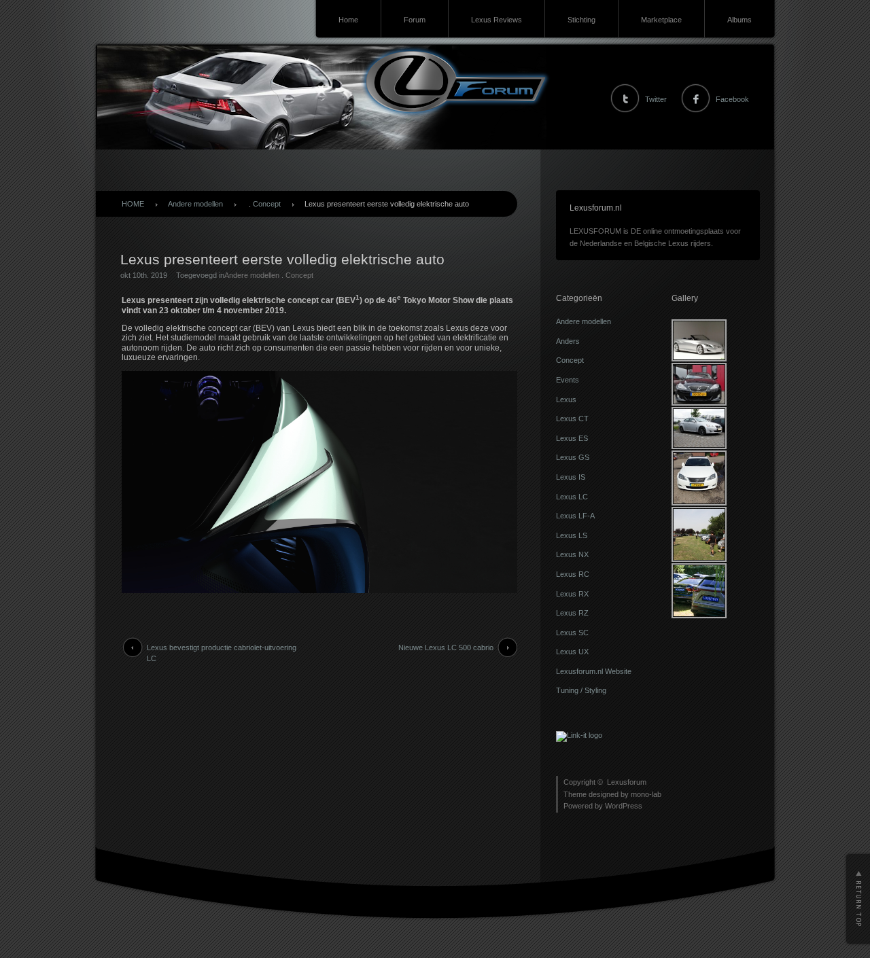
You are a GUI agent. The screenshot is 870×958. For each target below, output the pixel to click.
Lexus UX (572, 651)
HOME (133, 204)
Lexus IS (570, 477)
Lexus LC (572, 497)
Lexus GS (572, 457)
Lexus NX (572, 554)
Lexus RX (572, 594)
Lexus (566, 399)
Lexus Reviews (496, 20)
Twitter (656, 99)
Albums (739, 20)
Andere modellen (195, 204)
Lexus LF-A (575, 516)
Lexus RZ (572, 613)
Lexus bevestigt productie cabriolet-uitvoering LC (221, 652)
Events (567, 380)
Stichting (581, 20)
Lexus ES (572, 438)
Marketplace (661, 20)
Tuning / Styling (581, 690)
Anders (568, 341)
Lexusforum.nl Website (593, 671)
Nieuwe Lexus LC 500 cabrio (445, 647)
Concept (267, 204)
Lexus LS (571, 535)
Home (348, 20)
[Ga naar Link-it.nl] (579, 735)
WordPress (623, 806)
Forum (414, 20)
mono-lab (646, 794)
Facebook (732, 99)
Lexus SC (572, 632)
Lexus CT (572, 418)
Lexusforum (626, 782)
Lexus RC (572, 574)
